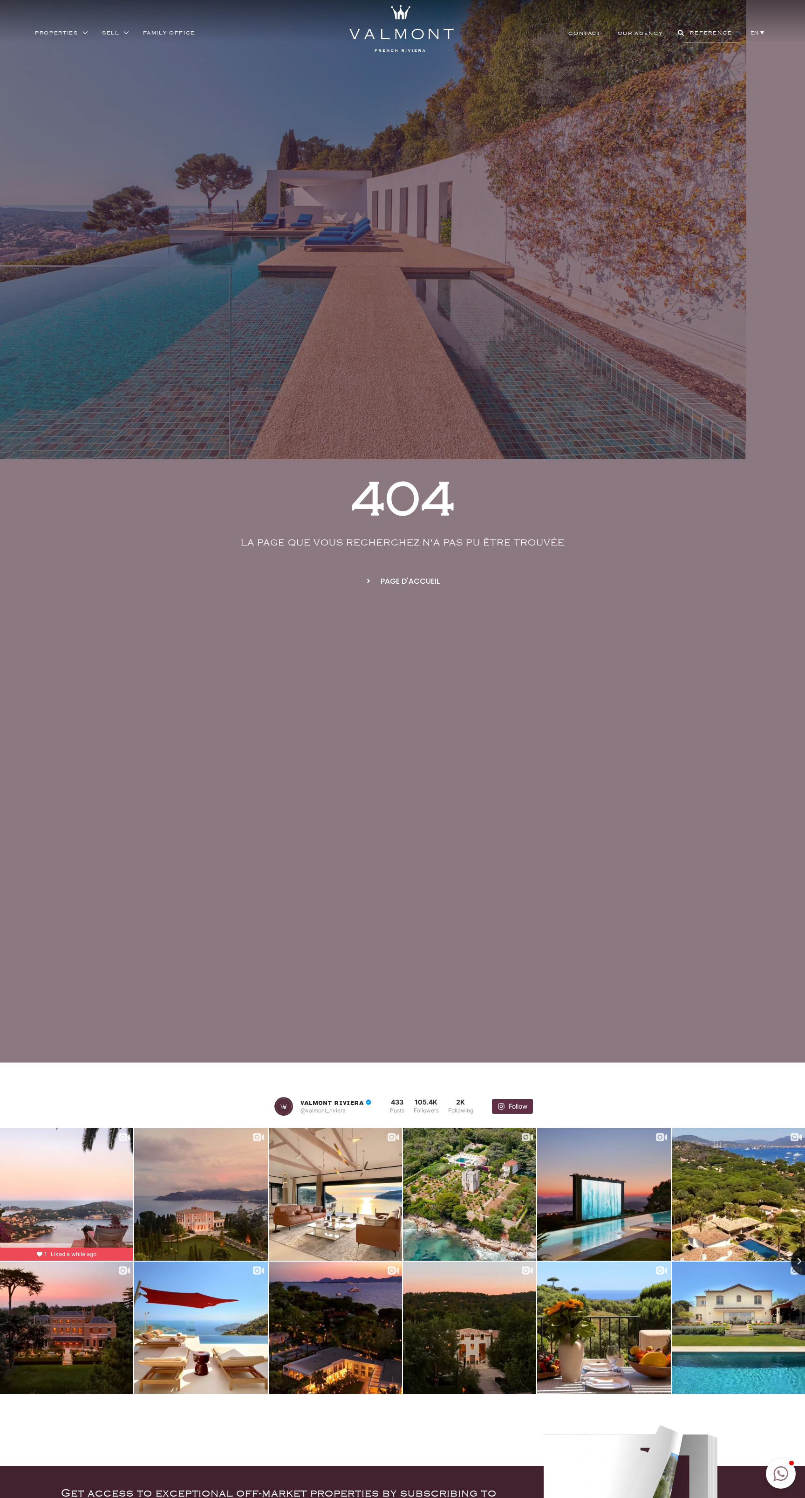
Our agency (640, 33)
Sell (110, 32)
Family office (169, 32)
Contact (584, 33)
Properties (56, 32)
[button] (757, 32)
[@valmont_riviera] (283, 1106)
